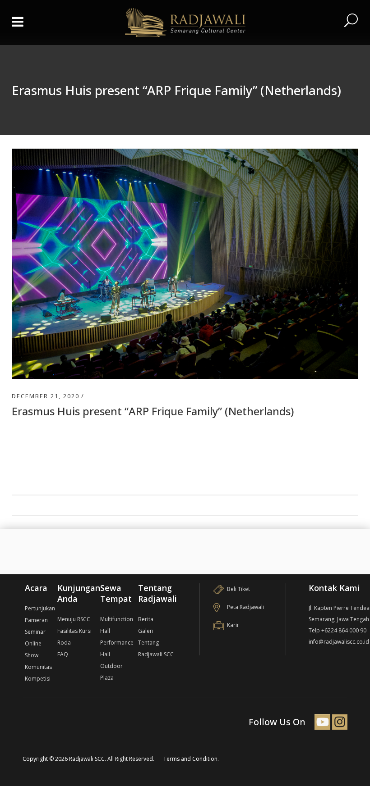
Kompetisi (38, 678)
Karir (233, 625)
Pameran (36, 620)
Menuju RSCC (73, 619)
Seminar (35, 632)
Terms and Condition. (191, 759)
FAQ (62, 654)
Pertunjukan (40, 608)
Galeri (145, 631)
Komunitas (38, 667)
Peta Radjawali (245, 607)
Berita (145, 619)
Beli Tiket (238, 589)
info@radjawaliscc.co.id (339, 641)
